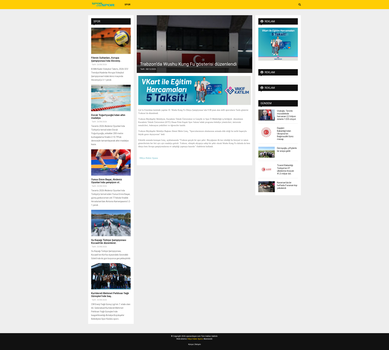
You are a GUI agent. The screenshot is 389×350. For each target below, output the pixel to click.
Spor (127, 4)
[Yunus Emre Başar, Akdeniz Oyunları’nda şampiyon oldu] (111, 162)
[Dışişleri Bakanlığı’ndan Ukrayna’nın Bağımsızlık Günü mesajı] (266, 132)
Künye (190, 344)
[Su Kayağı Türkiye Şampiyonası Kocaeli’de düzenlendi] (111, 223)
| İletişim (197, 344)
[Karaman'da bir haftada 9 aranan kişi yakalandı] (266, 186)
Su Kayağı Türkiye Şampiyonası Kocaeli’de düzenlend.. (108, 241)
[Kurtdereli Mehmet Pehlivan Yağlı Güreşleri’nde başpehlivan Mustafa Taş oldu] (111, 276)
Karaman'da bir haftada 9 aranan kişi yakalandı (287, 185)
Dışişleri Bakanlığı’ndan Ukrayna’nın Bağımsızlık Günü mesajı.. (285, 133)
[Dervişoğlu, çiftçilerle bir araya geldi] (266, 152)
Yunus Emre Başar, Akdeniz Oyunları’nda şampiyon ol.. (106, 181)
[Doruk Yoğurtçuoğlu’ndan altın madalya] (111, 98)
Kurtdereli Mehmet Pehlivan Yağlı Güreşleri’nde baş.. (110, 295)
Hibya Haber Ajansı (195, 339)
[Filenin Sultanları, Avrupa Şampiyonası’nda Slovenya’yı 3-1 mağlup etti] (111, 41)
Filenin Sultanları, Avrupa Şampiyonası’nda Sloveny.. (106, 59)
